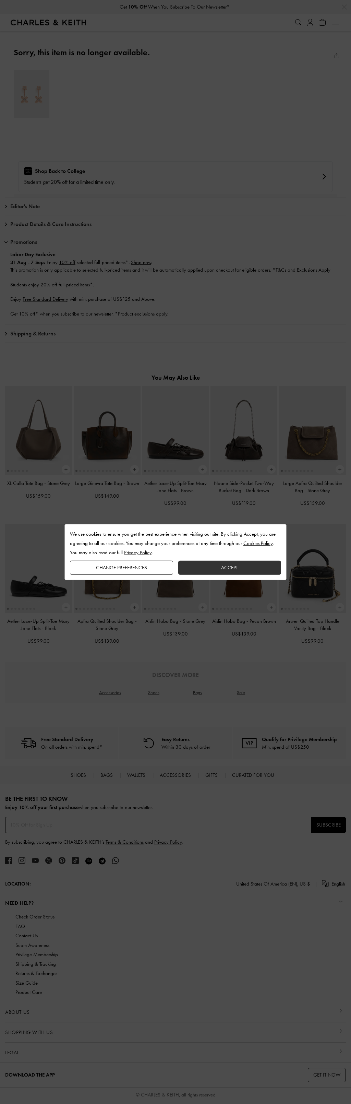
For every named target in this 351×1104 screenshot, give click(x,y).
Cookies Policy (258, 543)
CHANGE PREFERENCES (121, 567)
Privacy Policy (138, 552)
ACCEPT (229, 567)
